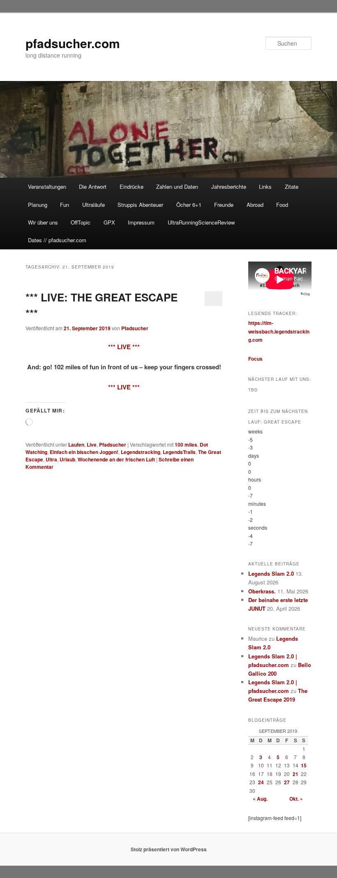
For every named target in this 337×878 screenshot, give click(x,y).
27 (287, 782)
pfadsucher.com (72, 43)
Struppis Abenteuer (140, 204)
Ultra (51, 459)
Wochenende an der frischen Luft (116, 459)
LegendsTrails (179, 452)
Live (92, 444)
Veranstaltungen (47, 186)
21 (295, 774)
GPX (109, 222)
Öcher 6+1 (188, 204)
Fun (64, 204)
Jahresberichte (228, 186)
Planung (37, 204)
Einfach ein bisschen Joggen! (84, 452)
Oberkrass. (262, 591)
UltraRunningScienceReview (201, 222)
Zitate (291, 186)
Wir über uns (43, 222)
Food (282, 204)
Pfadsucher (134, 328)
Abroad (255, 204)
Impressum (141, 222)
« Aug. (260, 798)
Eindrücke (131, 186)
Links (265, 186)
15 (304, 765)
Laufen (76, 444)
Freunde (223, 204)
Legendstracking (140, 452)
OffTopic (80, 222)
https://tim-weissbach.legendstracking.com (278, 331)
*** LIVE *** (124, 346)
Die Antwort (92, 186)
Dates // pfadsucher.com (57, 240)
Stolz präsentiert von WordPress (169, 849)
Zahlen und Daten (177, 186)
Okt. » (296, 798)
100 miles (186, 444)
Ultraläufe (93, 204)
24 (261, 782)
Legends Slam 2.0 (271, 573)
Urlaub (67, 459)
